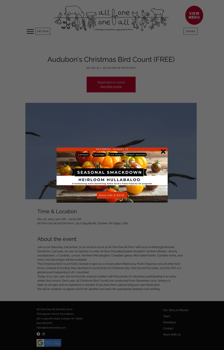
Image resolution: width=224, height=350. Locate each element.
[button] (163, 151)
